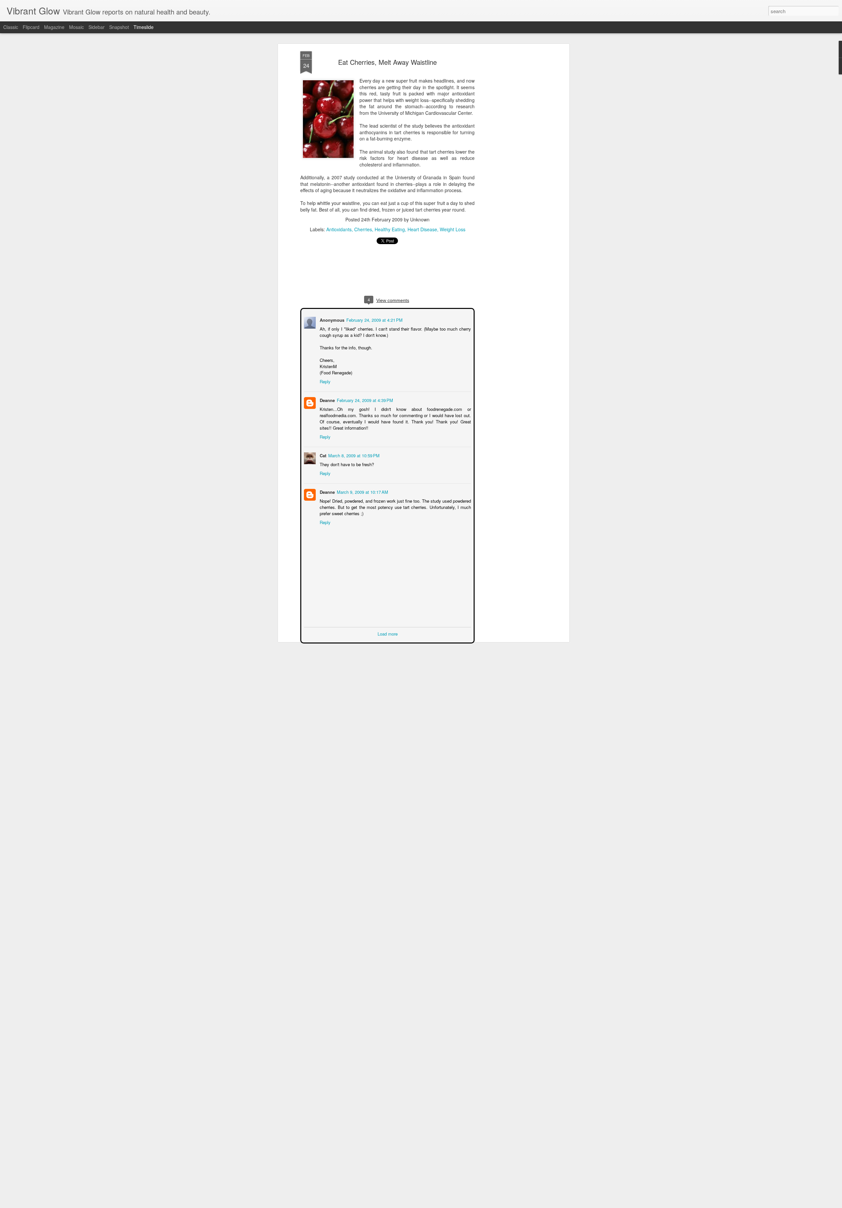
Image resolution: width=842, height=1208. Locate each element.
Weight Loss (452, 229)
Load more (388, 633)
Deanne (326, 399)
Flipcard (31, 27)
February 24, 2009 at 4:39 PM (364, 399)
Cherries (363, 229)
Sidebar (96, 27)
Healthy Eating (390, 229)
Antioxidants (339, 229)
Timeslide (144, 27)
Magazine (54, 27)
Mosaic (76, 27)
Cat (322, 455)
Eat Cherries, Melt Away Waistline (387, 62)
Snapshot (119, 27)
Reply (324, 381)
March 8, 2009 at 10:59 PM (353, 455)
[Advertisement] (511, 155)
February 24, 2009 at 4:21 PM (374, 319)
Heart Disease (422, 229)
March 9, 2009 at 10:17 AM (361, 491)
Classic (10, 27)
